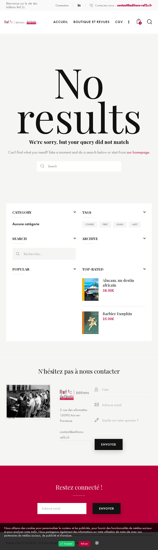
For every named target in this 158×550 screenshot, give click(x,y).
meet (135, 224)
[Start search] (149, 22)
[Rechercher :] (44, 254)
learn (119, 224)
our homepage (138, 152)
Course (89, 224)
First (105, 224)
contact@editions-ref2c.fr (72, 434)
